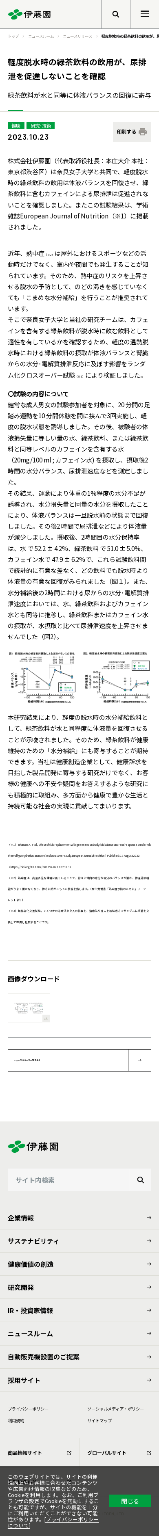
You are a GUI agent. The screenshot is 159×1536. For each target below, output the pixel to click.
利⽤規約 (16, 1420)
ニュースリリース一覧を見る (27, 1060)
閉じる (130, 1500)
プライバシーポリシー (28, 1409)
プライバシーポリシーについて (53, 1522)
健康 (15, 125)
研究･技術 (41, 125)
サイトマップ (99, 1420)
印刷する (126, 131)
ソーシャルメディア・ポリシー (115, 1409)
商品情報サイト (25, 1452)
